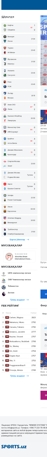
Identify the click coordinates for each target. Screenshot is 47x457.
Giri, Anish (12, 351)
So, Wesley (12, 346)
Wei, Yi (10, 360)
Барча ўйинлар (17, 239)
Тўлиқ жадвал (17, 299)
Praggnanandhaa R (15, 365)
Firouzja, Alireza (14, 370)
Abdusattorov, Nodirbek (17, 341)
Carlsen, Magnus (14, 317)
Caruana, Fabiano (15, 327)
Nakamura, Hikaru (15, 322)
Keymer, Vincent (14, 337)
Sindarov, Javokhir (15, 332)
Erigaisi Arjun (13, 356)
